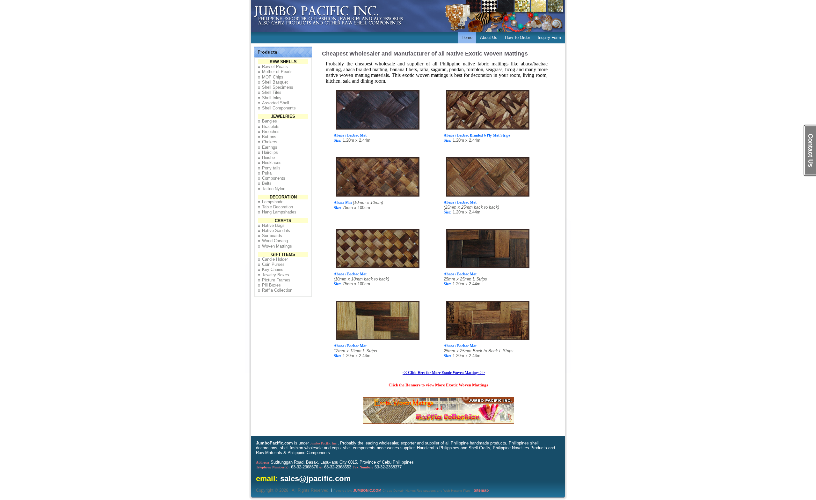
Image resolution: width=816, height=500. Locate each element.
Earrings (269, 147)
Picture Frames (276, 280)
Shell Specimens (277, 87)
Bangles (269, 121)
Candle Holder (275, 259)
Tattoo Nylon (273, 188)
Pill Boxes (271, 285)
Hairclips (270, 152)
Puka (267, 173)
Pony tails (271, 168)
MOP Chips (272, 77)
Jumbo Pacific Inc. (324, 443)
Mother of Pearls (277, 71)
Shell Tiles (271, 92)
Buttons (269, 136)
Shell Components (279, 108)
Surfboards (272, 235)
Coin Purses (273, 264)
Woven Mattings (277, 246)
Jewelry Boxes (275, 274)
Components (273, 178)
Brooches (271, 131)
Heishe (268, 157)
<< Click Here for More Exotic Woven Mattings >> (444, 372)
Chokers (269, 141)
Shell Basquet (275, 82)
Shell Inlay (271, 97)
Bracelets (271, 126)
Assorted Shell (275, 103)
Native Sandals (276, 230)
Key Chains (272, 269)
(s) (273, 467)
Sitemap (481, 490)
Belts (267, 183)
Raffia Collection (277, 290)
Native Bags (273, 225)
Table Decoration (277, 207)
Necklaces (271, 162)
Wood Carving (275, 240)
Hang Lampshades (279, 212)
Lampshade (272, 201)
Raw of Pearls (275, 66)
